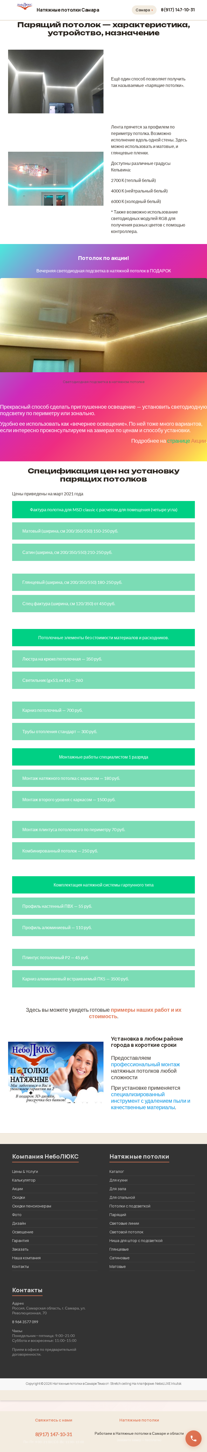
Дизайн (19, 1223)
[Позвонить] (193, 1438)
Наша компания (26, 1257)
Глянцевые (119, 1249)
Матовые (117, 1266)
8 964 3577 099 (25, 1321)
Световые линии (124, 1223)
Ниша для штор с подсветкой (136, 1240)
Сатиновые (119, 1257)
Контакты (20, 1266)
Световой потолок (126, 1231)
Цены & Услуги (25, 1171)
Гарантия (20, 1240)
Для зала (117, 1188)
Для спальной (122, 1197)
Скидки (18, 1197)
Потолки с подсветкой (129, 1206)
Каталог (116, 1171)
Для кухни (118, 1180)
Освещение (22, 1231)
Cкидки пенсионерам (31, 1206)
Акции (198, 440)
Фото (17, 1214)
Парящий (117, 1214)
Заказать (20, 1249)
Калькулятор (24, 1180)
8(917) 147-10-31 (178, 10)
